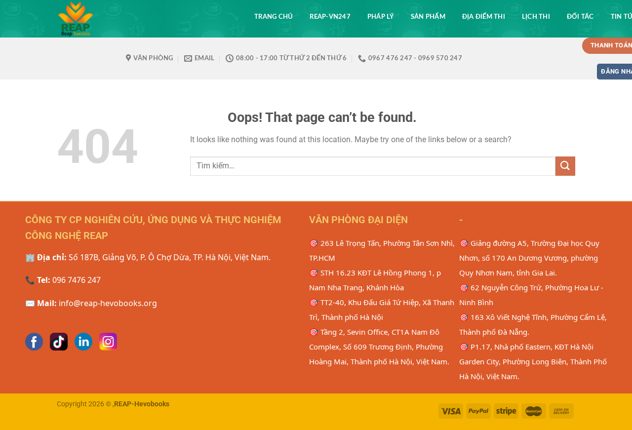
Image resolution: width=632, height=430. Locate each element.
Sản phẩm (428, 17)
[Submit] (565, 166)
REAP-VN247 (330, 17)
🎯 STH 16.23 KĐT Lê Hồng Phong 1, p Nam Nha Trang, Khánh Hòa (375, 280)
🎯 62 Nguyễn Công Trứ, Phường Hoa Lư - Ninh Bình (531, 294)
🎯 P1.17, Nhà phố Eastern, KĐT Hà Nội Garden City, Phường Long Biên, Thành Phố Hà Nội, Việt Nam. (533, 361)
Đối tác (580, 17)
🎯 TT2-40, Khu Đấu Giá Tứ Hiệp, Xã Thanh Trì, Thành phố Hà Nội (381, 309)
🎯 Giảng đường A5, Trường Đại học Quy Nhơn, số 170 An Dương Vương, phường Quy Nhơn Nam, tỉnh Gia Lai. (529, 257)
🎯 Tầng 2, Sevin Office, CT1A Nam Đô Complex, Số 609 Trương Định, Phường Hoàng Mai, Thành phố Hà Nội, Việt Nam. (379, 346)
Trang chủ (273, 17)
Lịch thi (536, 17)
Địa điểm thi (483, 17)
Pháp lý (380, 17)
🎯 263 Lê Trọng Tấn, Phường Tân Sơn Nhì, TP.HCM (382, 250)
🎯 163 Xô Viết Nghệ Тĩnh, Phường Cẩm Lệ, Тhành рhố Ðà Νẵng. (533, 324)
